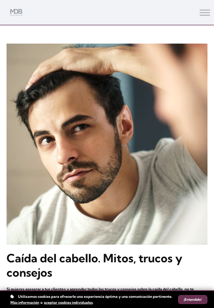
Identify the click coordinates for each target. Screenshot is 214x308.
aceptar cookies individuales (68, 302)
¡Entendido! (193, 299)
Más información (24, 302)
